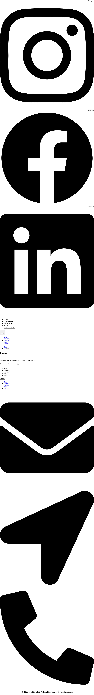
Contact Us (9, 328)
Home (6, 319)
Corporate (9, 321)
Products (8, 323)
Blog (6, 325)
